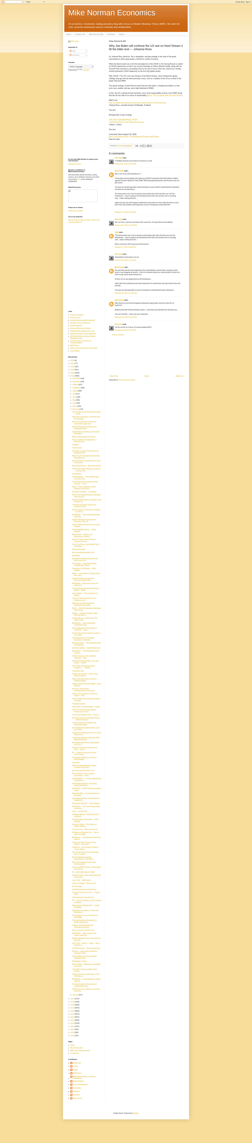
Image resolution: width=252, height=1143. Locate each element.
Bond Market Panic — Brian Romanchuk (86, 466)
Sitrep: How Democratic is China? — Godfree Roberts (85, 680)
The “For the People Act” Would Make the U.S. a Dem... (85, 853)
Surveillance (76, 474)
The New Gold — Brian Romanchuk (85, 829)
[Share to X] (146, 145)
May (74, 400)
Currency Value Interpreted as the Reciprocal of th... (84, 599)
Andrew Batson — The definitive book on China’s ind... (85, 478)
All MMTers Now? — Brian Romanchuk (86, 948)
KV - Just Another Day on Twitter (83, 872)
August (75, 391)
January (75, 995)
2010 (73, 1029)
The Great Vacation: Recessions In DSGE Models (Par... (84, 921)
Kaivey (75, 1070)
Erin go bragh (77, 886)
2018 (73, 1005)
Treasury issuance (78, 704)
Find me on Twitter (76, 315)
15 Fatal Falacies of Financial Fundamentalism (80, 342)
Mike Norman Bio (96, 34)
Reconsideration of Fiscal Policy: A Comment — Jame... (84, 629)
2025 (73, 363)
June (74, 397)
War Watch (76, 556)
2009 (73, 1032)
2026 (73, 360)
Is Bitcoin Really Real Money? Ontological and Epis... (83, 926)
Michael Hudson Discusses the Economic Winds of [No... (83, 579)
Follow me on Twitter (75, 211)
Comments (75, 55)
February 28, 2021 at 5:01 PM (125, 330)
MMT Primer (74, 345)
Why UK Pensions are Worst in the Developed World (84, 428)
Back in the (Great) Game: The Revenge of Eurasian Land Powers (134, 137)
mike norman (77, 1098)
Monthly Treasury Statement (80, 323)
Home (68, 34)
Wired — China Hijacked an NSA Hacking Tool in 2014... (84, 488)
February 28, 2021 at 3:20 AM (125, 260)
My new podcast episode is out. (83, 552)
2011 (73, 1026)
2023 (73, 370)
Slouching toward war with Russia (84, 889)
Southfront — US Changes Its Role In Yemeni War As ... (85, 848)
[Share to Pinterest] (150, 145)
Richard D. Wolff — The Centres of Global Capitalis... (84, 825)
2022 (73, 373)
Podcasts (111, 34)
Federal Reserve (76, 326)
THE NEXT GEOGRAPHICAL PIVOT (123, 120)
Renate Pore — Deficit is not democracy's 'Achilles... (82, 535)
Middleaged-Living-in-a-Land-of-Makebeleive (84, 1077)
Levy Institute (75, 351)
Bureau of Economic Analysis (80, 328)
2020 (73, 999)
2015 (73, 1014)
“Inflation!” (75, 445)
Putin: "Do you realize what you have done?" (165, 95)
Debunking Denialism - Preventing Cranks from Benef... (84, 784)
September (76, 388)
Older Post (179, 376)
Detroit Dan (77, 1063)
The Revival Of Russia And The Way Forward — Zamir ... (85, 483)
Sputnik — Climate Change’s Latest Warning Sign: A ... (85, 614)
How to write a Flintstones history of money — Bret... (84, 695)
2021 (73, 376)
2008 (73, 1036)
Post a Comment (118, 335)
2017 (73, 1008)
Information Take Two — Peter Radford (86, 803)
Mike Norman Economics (111, 12)
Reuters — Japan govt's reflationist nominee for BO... (84, 952)
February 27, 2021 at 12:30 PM (126, 225)
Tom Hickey (77, 1088)
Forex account (75, 318)
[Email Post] (136, 145)
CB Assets (75, 762)
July (74, 394)
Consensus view (78, 671)
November (76, 382)
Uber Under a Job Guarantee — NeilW (86, 707)
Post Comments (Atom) (127, 380)
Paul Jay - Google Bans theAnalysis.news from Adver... (84, 690)
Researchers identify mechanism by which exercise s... (85, 559)
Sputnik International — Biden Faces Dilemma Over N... (85, 675)
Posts (73, 51)
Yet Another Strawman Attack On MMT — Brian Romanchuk (86, 739)
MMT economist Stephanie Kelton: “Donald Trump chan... (84, 766)
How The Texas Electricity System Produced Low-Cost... (84, 711)
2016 (73, 1011)
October (75, 385)
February (75, 409)
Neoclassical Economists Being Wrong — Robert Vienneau (86, 719)
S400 (117, 232)
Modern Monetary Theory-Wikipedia (83, 334)
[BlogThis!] (143, 145)
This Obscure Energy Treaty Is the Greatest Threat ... (84, 506)
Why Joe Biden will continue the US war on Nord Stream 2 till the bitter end (137, 103)
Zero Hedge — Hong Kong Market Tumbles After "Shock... (84, 564)
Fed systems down (78, 549)
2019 (73, 1002)
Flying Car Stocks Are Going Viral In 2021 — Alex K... (85, 748)
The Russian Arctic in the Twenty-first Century (126, 122)
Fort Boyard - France (79, 961)
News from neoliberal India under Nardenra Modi (84, 863)
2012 (73, 1023)
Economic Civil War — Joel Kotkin (84, 492)
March (74, 406)
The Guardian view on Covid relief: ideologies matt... (84, 957)
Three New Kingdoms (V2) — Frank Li (85, 715)
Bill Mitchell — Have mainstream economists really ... (83, 624)
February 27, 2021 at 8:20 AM (125, 212)
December (76, 378)
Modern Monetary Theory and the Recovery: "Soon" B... (84, 520)
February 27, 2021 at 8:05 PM (125, 247)
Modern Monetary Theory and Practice (84, 348)
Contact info (80, 34)
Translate (85, 70)
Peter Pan (118, 158)
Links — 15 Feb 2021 (79, 811)
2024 (73, 367)
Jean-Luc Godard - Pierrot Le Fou (84, 883)
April (74, 403)
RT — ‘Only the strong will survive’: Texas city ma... (84, 753)
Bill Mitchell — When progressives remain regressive (84, 934)
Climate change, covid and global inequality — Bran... (84, 657)
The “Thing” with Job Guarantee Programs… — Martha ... (83, 667)
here (78, 179)
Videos (121, 34)
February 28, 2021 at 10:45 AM (126, 293)
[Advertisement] (146, 355)
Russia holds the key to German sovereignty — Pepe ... (83, 774)
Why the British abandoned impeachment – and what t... (83, 858)
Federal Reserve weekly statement (82, 320)
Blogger (135, 1113)
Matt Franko (119, 171)
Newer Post (114, 376)
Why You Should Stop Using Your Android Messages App (84, 423)
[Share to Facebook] (148, 145)
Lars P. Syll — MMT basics (81, 880)
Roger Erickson (78, 1081)
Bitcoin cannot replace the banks (83, 437)
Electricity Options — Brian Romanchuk (86, 648)
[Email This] (141, 145)
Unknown (76, 1091)
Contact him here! (74, 164)
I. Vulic (75, 1066)
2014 (73, 1017)
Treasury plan (77, 448)
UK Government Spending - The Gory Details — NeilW (85, 662)
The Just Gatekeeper (80, 1084)
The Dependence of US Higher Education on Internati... (83, 639)
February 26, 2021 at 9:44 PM (125, 164)
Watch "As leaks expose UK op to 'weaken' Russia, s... (84, 540)
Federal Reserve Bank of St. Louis (82, 331)
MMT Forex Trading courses (80, 1050)
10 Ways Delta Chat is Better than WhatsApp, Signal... (84, 724)
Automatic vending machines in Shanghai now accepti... (83, 604)
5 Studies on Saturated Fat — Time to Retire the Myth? (85, 833)
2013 (73, 1020)
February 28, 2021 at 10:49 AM (126, 317)
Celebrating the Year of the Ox (83, 897)
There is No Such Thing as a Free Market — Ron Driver (84, 843)
